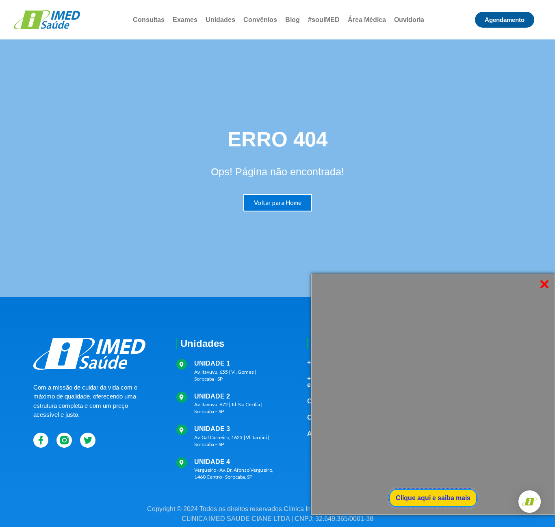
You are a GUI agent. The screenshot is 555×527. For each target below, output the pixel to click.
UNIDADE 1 (212, 363)
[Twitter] (87, 440)
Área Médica (367, 19)
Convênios (260, 19)
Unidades (220, 19)
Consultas (149, 19)
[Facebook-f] (41, 440)
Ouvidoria (409, 19)
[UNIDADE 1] (181, 364)
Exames (185, 19)
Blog (292, 19)
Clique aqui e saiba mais (433, 497)
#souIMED (324, 19)
